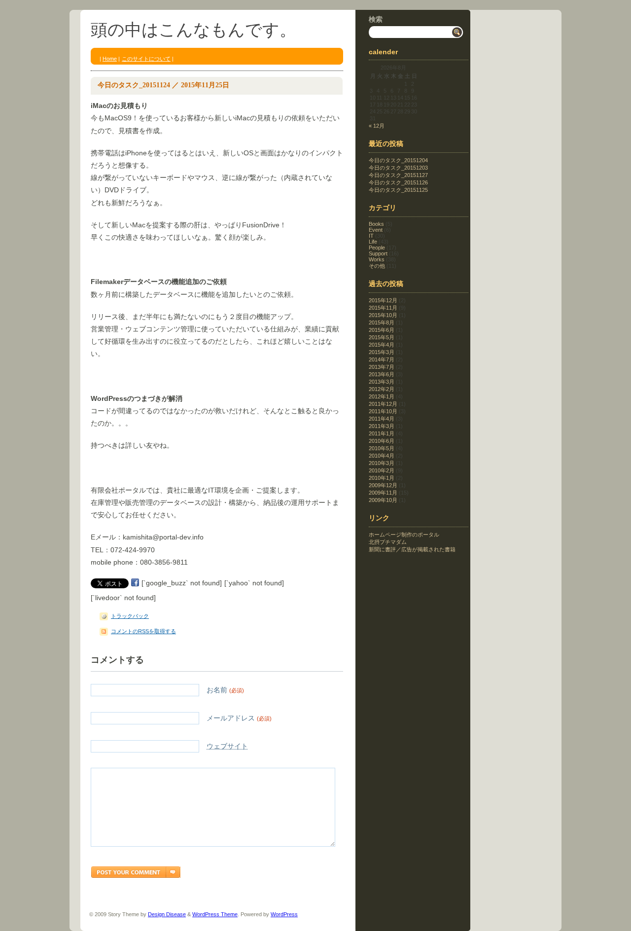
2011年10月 (383, 411)
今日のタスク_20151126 (398, 182)
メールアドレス (239, 718)
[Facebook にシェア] (135, 583)
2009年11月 (383, 493)
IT (371, 236)
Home (110, 59)
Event (376, 230)
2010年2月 (381, 470)
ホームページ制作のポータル (404, 534)
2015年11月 (383, 308)
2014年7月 (381, 359)
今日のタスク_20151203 (398, 168)
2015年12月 (383, 300)
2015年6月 (381, 330)
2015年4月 (381, 345)
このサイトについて (146, 59)
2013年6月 (381, 374)
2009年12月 (383, 485)
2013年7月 (381, 367)
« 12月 (377, 126)
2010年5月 (381, 448)
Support (378, 253)
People (377, 248)
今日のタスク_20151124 (134, 85)
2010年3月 (381, 463)
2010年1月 (381, 478)
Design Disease (167, 914)
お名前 (225, 690)
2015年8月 (381, 322)
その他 (377, 266)
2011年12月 (383, 404)
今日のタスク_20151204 (398, 160)
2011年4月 (381, 419)
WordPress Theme (215, 914)
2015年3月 (381, 352)
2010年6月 (381, 441)
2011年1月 (381, 433)
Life (373, 242)
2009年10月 (383, 500)
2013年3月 (381, 382)
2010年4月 (381, 456)
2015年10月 (383, 315)
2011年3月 (381, 426)
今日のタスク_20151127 (398, 175)
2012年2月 (381, 389)
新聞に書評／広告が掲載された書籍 (412, 549)
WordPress (284, 914)
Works (377, 259)
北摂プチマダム (388, 542)
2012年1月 (381, 396)
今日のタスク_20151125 (398, 190)
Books (376, 224)
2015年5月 (381, 337)
